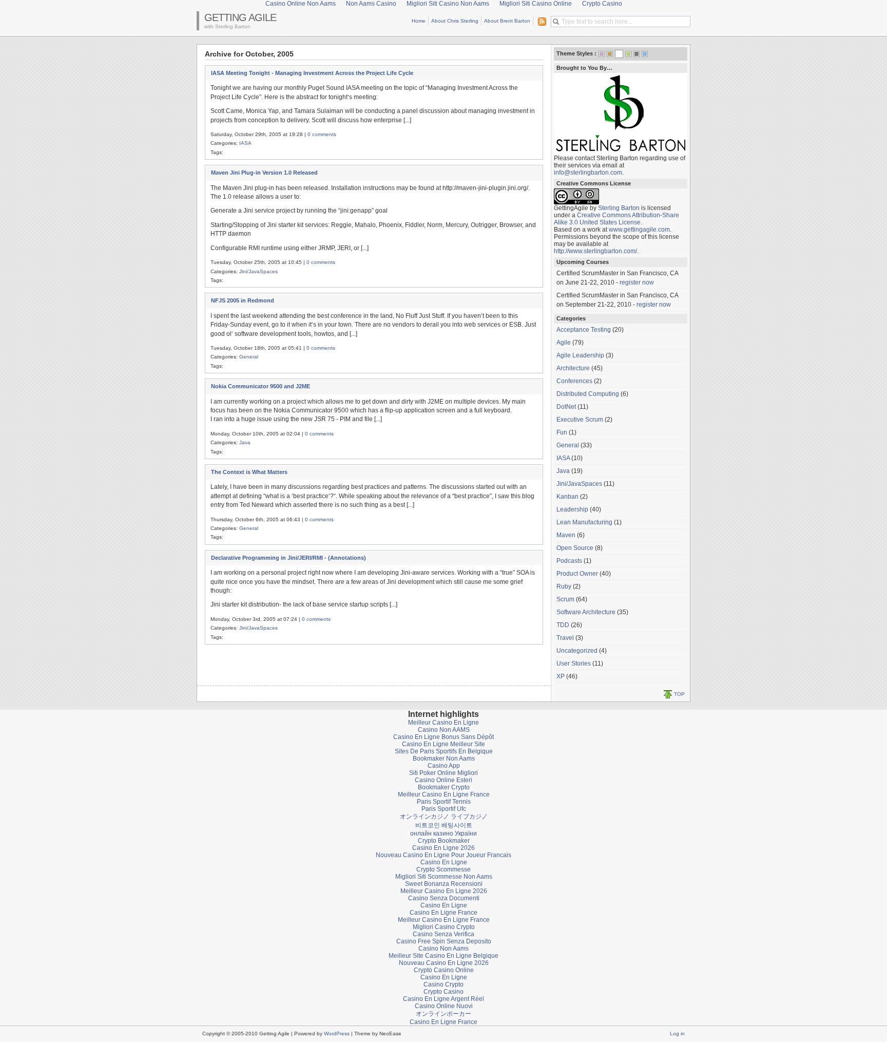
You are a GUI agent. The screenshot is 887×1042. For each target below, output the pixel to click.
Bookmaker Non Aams (444, 758)
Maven (565, 535)
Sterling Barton (619, 208)
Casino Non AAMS (444, 729)
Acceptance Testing (583, 329)
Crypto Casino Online (444, 970)
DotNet (566, 406)
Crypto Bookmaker (444, 840)
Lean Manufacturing (584, 522)
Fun (561, 432)
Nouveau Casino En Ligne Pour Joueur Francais (443, 855)
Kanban (567, 496)
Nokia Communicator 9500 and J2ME (260, 386)
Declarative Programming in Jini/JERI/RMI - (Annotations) (288, 558)
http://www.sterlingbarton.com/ (595, 251)
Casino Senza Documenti (443, 898)
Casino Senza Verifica (443, 934)
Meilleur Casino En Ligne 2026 (443, 891)
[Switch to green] (628, 54)
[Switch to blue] (645, 54)
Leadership (572, 509)
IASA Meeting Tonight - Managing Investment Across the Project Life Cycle (312, 73)
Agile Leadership (580, 355)
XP (560, 676)
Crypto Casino (443, 991)
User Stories (573, 663)
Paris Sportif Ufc (443, 808)
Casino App (444, 765)
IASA (245, 143)
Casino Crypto (443, 984)
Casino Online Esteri (443, 780)
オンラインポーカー (443, 1013)
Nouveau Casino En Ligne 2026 (444, 963)
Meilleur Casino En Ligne (443, 722)
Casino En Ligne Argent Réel (443, 998)
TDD (562, 625)
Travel (565, 637)
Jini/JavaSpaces (258, 271)
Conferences (574, 381)
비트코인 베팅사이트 (443, 825)
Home (419, 21)
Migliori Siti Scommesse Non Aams (443, 876)
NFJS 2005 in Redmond (242, 300)
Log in (677, 1033)
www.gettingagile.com (639, 229)
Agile (563, 342)
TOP (679, 694)
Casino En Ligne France (443, 912)
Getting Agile (240, 17)
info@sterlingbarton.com (588, 172)
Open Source (574, 548)
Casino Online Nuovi (444, 1006)
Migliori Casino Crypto (444, 927)
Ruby (563, 586)
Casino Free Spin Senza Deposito (443, 941)
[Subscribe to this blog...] (540, 21)
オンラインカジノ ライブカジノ (444, 816)
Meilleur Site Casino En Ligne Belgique (443, 955)
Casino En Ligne (443, 862)
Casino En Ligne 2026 (443, 847)
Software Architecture (585, 612)
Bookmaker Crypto (444, 787)
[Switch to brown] (610, 54)
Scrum (565, 599)
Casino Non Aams (443, 948)
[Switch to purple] (602, 54)
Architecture (573, 368)
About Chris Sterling (454, 21)
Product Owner (577, 573)
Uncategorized (576, 650)
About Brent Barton (507, 21)
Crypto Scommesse (443, 869)
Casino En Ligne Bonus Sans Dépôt (443, 737)
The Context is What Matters (249, 472)
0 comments (321, 134)
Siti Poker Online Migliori (443, 772)
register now (637, 282)
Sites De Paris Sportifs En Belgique (444, 751)
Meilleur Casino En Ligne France (444, 794)
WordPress (337, 1033)
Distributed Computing (587, 393)
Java (244, 442)
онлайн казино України (443, 833)
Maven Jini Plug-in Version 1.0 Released (264, 172)
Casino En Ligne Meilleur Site (443, 744)
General (248, 356)
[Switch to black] (636, 54)
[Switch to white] (619, 55)
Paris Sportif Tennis (444, 801)
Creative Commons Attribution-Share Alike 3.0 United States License (616, 219)
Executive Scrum (579, 419)
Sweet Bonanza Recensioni (444, 883)
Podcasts (569, 560)
